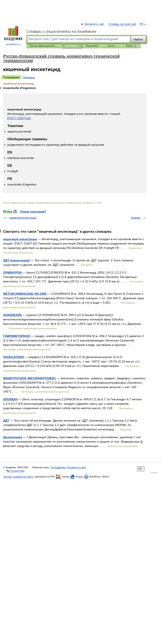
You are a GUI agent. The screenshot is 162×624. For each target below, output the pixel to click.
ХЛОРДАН (10, 399)
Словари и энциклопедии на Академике (61, 31)
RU (141, 24)
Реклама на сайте (76, 467)
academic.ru (13, 44)
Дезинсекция (12, 437)
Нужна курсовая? (33, 211)
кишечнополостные (22, 217)
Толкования (72, 45)
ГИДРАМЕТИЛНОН (16, 336)
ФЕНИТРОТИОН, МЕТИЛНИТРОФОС (29, 378)
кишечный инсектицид (20, 239)
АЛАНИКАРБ (12, 315)
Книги (111, 45)
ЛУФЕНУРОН (12, 272)
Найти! (138, 39)
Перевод (29, 77)
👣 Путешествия (15, 470)
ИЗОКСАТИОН (13, 357)
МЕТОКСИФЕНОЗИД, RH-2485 (25, 293)
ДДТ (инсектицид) (16, 260)
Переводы (92, 45)
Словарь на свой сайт (122, 24)
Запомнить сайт (94, 24)
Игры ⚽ (131, 45)
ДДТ (6, 420)
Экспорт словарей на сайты (18, 476)
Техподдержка (58, 467)
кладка (135, 217)
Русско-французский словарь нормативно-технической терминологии (44, 45)
